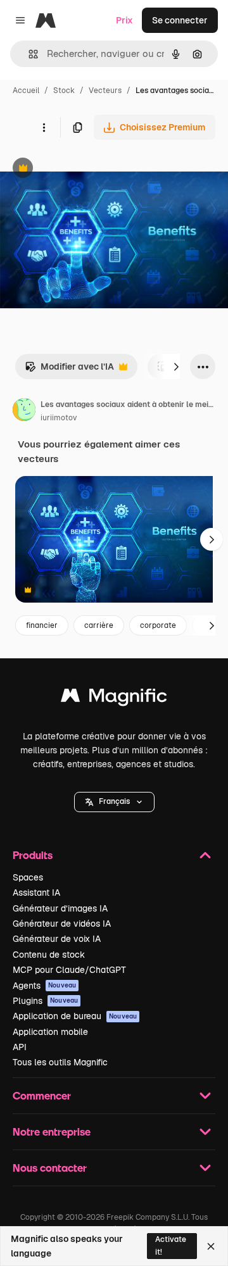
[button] (114, 802)
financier (42, 625)
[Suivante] (176, 366)
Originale (83, 169)
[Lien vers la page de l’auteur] (24, 411)
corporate (158, 625)
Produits (33, 855)
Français (114, 801)
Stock (64, 90)
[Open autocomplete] (28, 54)
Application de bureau (75, 1016)
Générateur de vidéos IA (62, 923)
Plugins (45, 1000)
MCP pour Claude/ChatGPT (69, 969)
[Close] (211, 1246)
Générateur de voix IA (57, 938)
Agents (44, 985)
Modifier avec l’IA (69, 370)
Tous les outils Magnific (60, 1062)
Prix (124, 20)
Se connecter (180, 20)
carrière (98, 625)
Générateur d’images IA (60, 908)
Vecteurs (105, 90)
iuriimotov (59, 418)
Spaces (28, 877)
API (20, 1047)
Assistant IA (36, 892)
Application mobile (50, 1031)
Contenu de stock (49, 954)
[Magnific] (114, 698)
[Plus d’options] (43, 127)
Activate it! (170, 1245)
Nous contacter (50, 1167)
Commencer (42, 1095)
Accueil (26, 90)
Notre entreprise (52, 1131)
